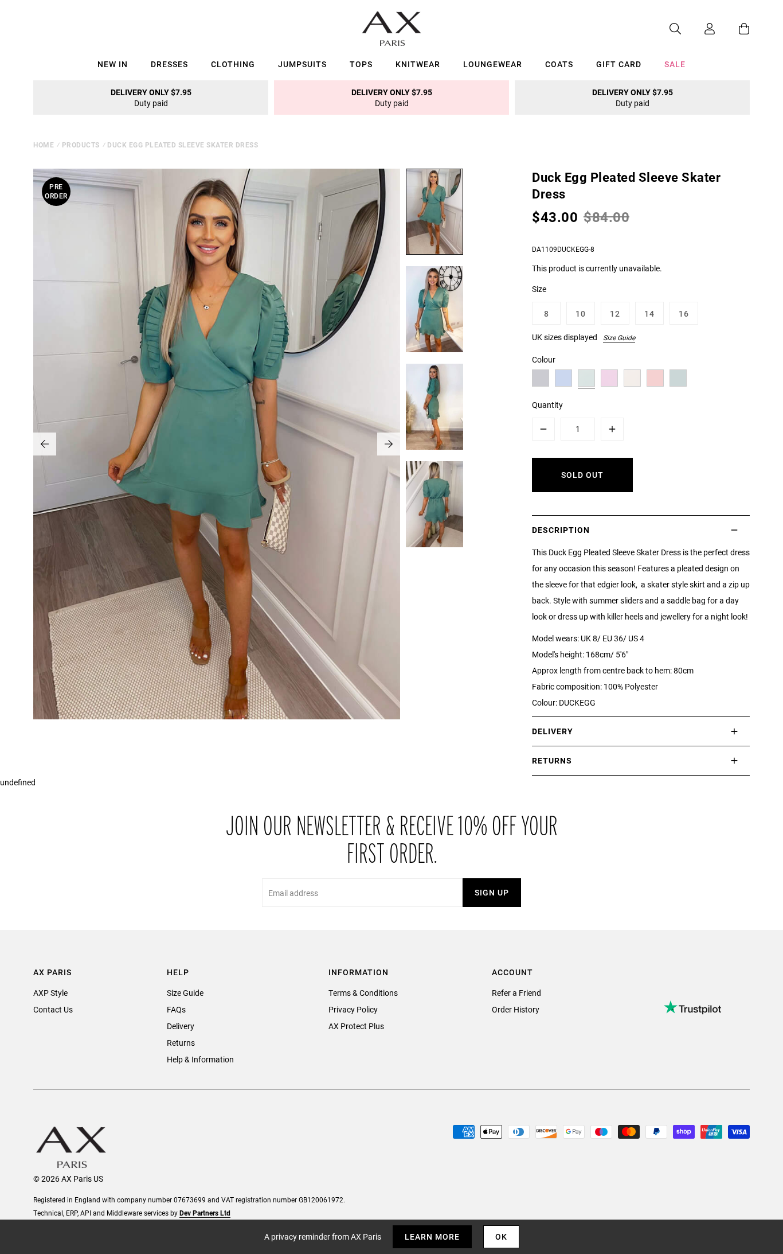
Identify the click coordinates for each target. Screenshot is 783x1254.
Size (539, 288)
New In (112, 64)
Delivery (180, 1026)
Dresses (169, 64)
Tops (361, 64)
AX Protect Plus (356, 1026)
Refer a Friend (516, 992)
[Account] (698, 28)
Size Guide (619, 337)
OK (501, 1236)
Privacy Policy (353, 1009)
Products (81, 144)
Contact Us (53, 1009)
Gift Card (618, 64)
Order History (515, 1009)
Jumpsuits (302, 64)
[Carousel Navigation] (216, 444)
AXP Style (50, 992)
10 (580, 313)
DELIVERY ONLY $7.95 (151, 97)
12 (615, 313)
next (388, 444)
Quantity (547, 404)
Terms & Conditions (363, 992)
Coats (559, 64)
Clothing (233, 64)
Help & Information (200, 1059)
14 (649, 313)
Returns (181, 1042)
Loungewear (492, 64)
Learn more (432, 1236)
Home (43, 144)
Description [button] (561, 529)
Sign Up (492, 892)
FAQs (176, 1009)
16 (684, 313)
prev (44, 444)
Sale (675, 64)
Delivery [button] (552, 731)
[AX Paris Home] (391, 28)
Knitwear (418, 64)
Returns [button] (552, 760)
